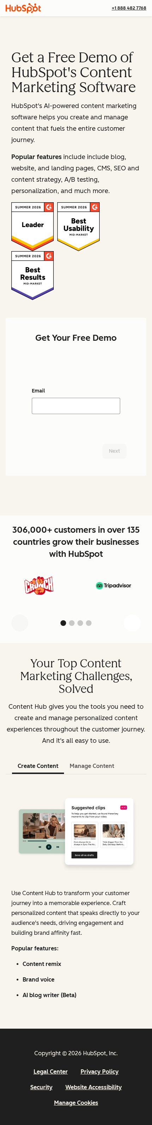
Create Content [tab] (38, 766)
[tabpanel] (76, 894)
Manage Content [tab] (92, 766)
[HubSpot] (23, 8)
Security (41, 1087)
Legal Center (51, 1071)
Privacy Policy (100, 1071)
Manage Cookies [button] (76, 1102)
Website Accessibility (93, 1087)
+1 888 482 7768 (129, 8)
